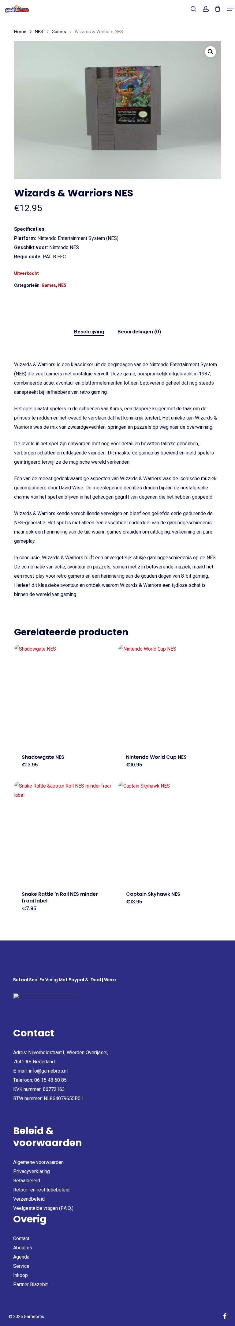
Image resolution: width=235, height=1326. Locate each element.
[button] (230, 9)
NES (39, 31)
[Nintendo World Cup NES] (169, 695)
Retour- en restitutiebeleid (41, 1190)
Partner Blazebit (30, 1284)
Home (20, 31)
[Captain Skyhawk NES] (169, 832)
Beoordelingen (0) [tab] (139, 332)
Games (59, 31)
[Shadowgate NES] (65, 695)
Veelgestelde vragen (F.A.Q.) (43, 1208)
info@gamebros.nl (48, 1071)
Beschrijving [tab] (89, 332)
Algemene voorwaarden (38, 1162)
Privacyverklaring (31, 1171)
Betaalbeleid (26, 1181)
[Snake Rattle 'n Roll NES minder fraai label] (65, 832)
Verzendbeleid (29, 1199)
